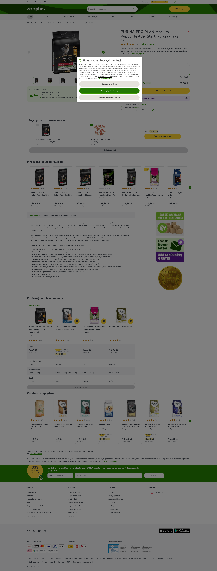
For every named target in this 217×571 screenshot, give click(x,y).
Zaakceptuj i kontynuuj (109, 91)
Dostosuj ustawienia (109, 84)
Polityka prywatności (105, 78)
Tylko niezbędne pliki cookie (109, 98)
